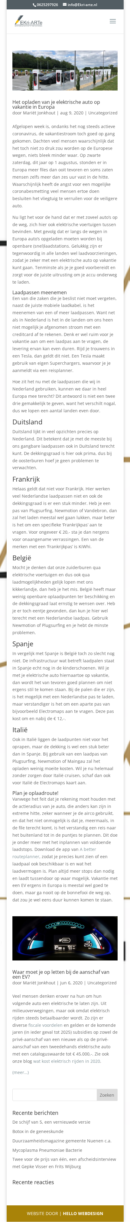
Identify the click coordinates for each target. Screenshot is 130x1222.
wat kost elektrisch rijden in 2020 (66, 1061)
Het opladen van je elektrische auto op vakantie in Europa (56, 104)
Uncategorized (103, 113)
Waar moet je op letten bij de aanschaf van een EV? (60, 974)
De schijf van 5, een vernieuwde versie (51, 1122)
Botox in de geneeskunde (37, 1131)
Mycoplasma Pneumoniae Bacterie (47, 1150)
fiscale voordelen (45, 1025)
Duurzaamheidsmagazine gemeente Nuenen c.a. (62, 1141)
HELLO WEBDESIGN (82, 1213)
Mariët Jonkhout (39, 113)
